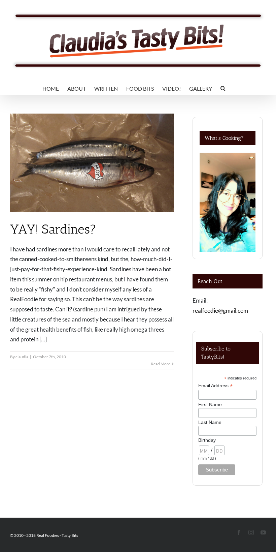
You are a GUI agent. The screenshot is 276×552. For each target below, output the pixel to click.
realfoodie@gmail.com (220, 310)
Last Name (209, 422)
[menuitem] (50, 88)
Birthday (207, 440)
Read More (160, 363)
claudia (21, 356)
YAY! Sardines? (53, 229)
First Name (210, 404)
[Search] (223, 88)
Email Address (215, 385)
